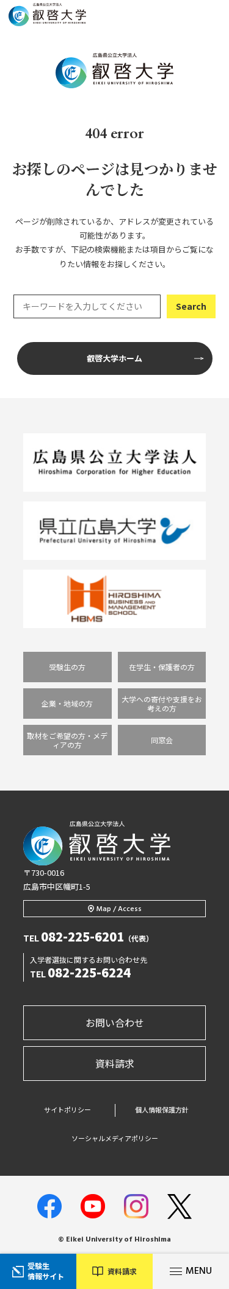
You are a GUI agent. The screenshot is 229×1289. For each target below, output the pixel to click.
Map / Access (119, 909)
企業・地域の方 (67, 703)
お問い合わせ (114, 1022)
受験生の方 (67, 667)
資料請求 (114, 1063)
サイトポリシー (67, 1109)
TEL (88, 938)
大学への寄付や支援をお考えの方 (162, 703)
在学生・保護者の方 (162, 667)
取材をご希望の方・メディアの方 (67, 740)
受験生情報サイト (45, 1270)
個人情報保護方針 (162, 1109)
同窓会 (162, 740)
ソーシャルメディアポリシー (114, 1138)
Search (191, 306)
